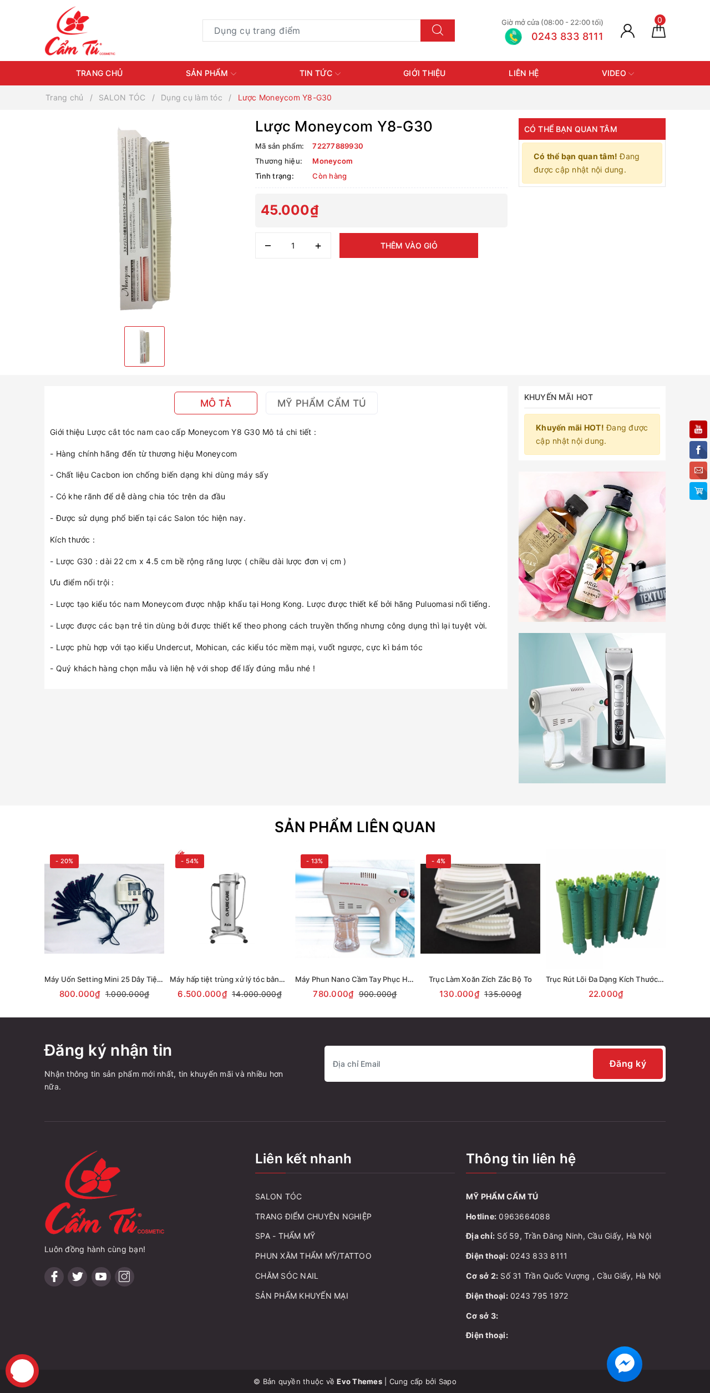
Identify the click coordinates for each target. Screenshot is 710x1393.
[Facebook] (54, 1276)
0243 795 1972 (539, 1295)
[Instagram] (124, 1276)
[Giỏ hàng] (659, 30)
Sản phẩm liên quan (355, 826)
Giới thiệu (424, 73)
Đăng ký (628, 1063)
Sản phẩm (208, 73)
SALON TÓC (278, 1196)
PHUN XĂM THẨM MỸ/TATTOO (313, 1255)
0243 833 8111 (538, 1255)
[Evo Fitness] (592, 545)
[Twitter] (77, 1276)
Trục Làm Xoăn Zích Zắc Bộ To (480, 979)
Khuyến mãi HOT (558, 397)
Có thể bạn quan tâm (570, 129)
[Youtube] (101, 1276)
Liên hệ (524, 73)
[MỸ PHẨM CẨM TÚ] (80, 29)
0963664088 (524, 1216)
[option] (144, 218)
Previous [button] (14, 937)
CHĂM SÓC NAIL (286, 1275)
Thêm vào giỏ (409, 245)
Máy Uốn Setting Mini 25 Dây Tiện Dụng (113, 979)
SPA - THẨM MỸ (285, 1235)
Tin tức (317, 73)
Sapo (448, 1381)
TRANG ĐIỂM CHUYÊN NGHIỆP (313, 1216)
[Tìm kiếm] (437, 30)
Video (615, 73)
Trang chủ (99, 73)
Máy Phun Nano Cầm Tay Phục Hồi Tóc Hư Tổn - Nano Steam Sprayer (413, 979)
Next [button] (696, 937)
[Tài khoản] (628, 30)
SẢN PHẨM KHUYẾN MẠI (301, 1295)
